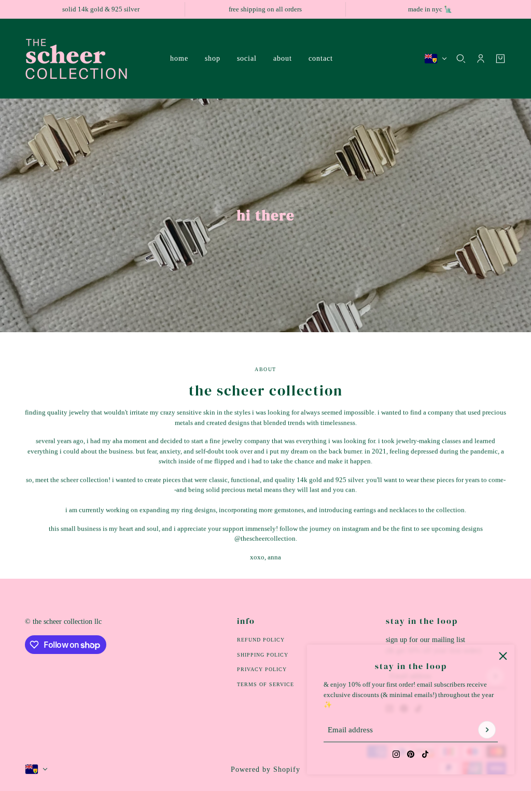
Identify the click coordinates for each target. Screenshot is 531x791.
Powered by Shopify (265, 769)
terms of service (265, 684)
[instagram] (396, 754)
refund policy (261, 640)
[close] (503, 656)
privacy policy (262, 669)
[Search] (461, 58)
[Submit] (487, 730)
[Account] (480, 58)
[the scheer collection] (89, 58)
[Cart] (500, 58)
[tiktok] (425, 754)
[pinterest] (410, 754)
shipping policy (262, 655)
